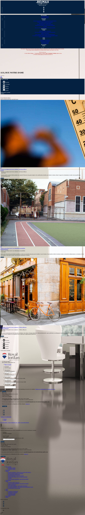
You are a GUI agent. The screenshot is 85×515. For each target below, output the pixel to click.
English (38, 3)
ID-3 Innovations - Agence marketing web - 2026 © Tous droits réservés (14, 422)
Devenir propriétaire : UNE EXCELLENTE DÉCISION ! (45, 20)
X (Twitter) (7, 84)
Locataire (45, 26)
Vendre (43, 29)
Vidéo (44, 37)
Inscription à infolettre (7, 433)
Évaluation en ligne (45, 42)
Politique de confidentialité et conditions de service (45, 389)
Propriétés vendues (45, 17)
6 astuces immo (44, 3)
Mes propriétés (44, 15)
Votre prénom (7, 370)
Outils (44, 38)
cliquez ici (28, 403)
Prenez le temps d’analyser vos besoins (45, 22)
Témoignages (43, 28)
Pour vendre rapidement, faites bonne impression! (45, 34)
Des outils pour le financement (45, 23)
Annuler (2, 93)
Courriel (6, 90)
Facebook (7, 82)
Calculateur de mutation (45, 41)
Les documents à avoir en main (45, 36)
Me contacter (43, 44)
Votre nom (7, 373)
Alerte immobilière (45, 43)
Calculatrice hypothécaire (45, 40)
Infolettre (5, 432)
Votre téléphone (8, 380)
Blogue (43, 45)
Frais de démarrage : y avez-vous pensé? (45, 24)
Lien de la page (8, 367)
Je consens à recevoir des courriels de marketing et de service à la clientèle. (30, 389)
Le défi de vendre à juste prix (45, 31)
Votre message (7, 384)
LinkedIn (7, 88)
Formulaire (7, 366)
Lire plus (2, 178)
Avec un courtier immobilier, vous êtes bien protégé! (45, 27)
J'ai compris (4, 406)
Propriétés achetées (45, 16)
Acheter (43, 19)
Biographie (44, 18)
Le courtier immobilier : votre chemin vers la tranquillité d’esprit (44, 35)
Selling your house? (45, 33)
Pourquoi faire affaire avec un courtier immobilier (45, 25)
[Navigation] (36, 2)
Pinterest (7, 86)
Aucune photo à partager (5, 92)
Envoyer (4, 391)
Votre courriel (7, 377)
